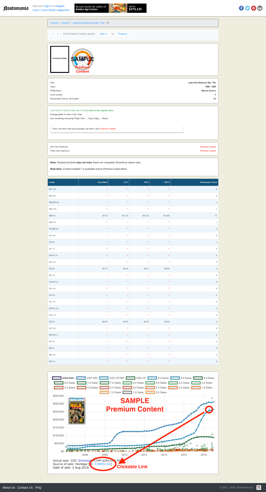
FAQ (38, 487)
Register (59, 6)
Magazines (63, 10)
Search (65, 23)
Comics (54, 23)
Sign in (48, 6)
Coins (36, 10)
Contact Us (25, 487)
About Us (8, 487)
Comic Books (48, 10)
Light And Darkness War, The (88, 23)
